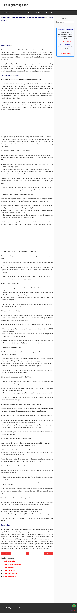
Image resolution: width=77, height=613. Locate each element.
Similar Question (6, 554)
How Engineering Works (15, 5)
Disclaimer (39, 13)
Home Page (5, 13)
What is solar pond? (8, 567)
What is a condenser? (8, 570)
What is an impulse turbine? (11, 564)
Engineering (16, 13)
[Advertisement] (27, 32)
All (27, 554)
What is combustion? (8, 576)
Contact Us (49, 13)
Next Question (48, 554)
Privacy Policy (28, 13)
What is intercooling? (8, 561)
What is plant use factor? (10, 573)
